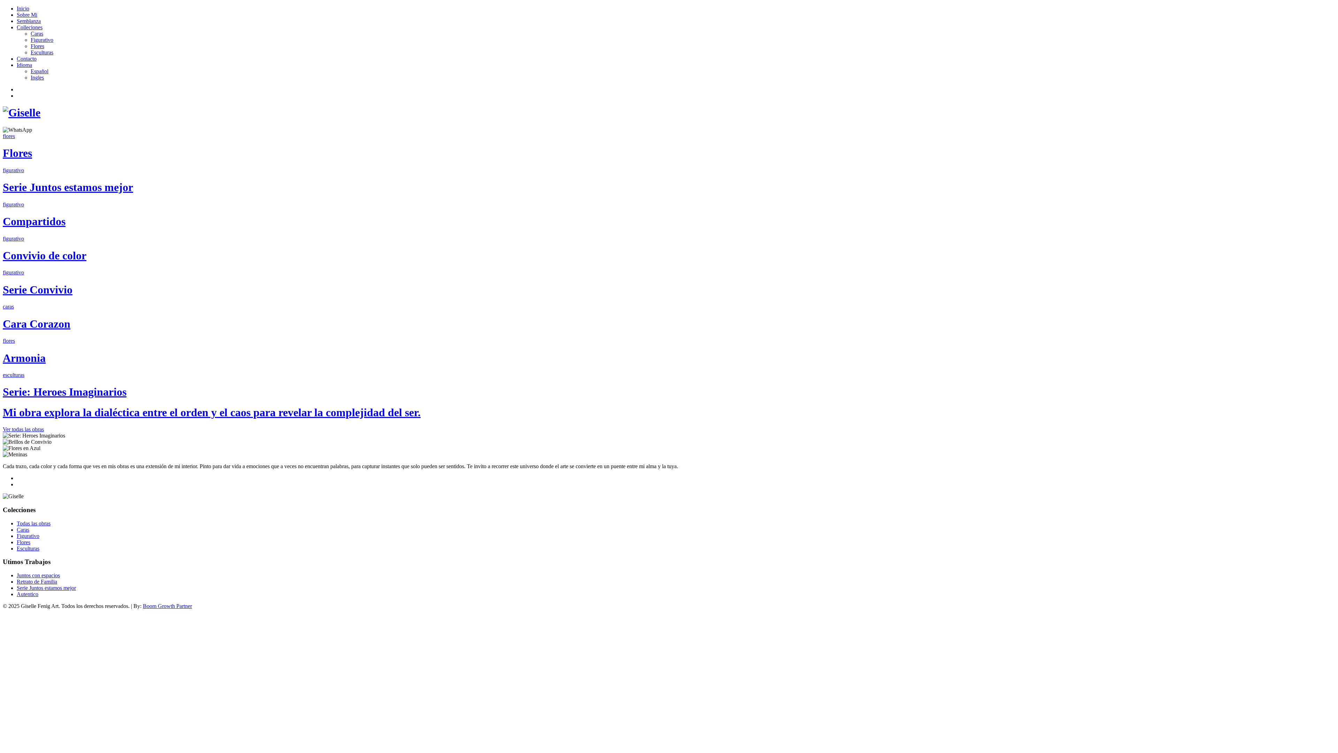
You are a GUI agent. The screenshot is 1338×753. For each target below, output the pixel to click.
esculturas (13, 375)
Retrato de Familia (37, 582)
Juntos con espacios (38, 575)
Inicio (23, 9)
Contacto (27, 59)
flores (9, 136)
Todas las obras (34, 523)
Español (39, 71)
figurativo (13, 170)
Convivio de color (44, 255)
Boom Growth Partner (167, 606)
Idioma (24, 65)
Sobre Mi (27, 15)
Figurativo (42, 40)
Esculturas (42, 52)
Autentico (27, 594)
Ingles (37, 78)
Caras (37, 34)
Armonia (24, 358)
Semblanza (29, 21)
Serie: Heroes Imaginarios (64, 392)
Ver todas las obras (23, 429)
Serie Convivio (37, 289)
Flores (37, 46)
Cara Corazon (36, 324)
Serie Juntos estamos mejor (68, 187)
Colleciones (30, 27)
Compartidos (34, 221)
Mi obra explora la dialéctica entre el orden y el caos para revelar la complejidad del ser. (212, 412)
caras (8, 307)
